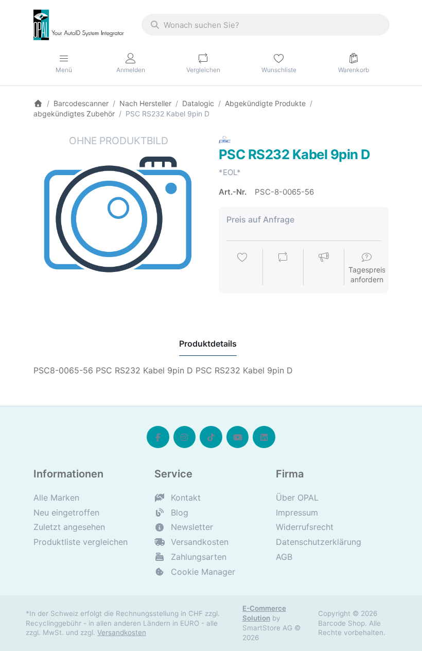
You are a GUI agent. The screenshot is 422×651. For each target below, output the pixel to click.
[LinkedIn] (264, 437)
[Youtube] (237, 437)
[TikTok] (211, 437)
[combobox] (266, 25)
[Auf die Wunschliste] (242, 268)
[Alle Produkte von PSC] (225, 140)
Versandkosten (121, 632)
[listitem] (118, 219)
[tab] (208, 343)
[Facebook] (158, 437)
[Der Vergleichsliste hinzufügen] (283, 268)
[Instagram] (184, 437)
